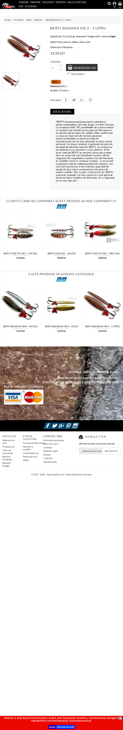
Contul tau (52, 436)
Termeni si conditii (28, 448)
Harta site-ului (30, 456)
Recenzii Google (6, 464)
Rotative (61, 2)
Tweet (74, 100)
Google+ (82, 100)
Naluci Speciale (76, 2)
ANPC (26, 460)
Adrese (46, 454)
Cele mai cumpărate (7, 451)
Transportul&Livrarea (33, 443)
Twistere (35, 2)
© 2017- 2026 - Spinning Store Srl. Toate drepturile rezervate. (61, 474)
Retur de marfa (50, 443)
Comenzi (47, 447)
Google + (65, 424)
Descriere (62, 111)
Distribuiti (66, 100)
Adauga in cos (84, 68)
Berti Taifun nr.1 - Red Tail (102, 253)
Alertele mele (50, 461)
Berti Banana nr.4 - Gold (61, 326)
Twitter (58, 424)
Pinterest (90, 100)
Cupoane (47, 458)
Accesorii (30, 6)
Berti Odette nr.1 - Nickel (20, 253)
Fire (21, 6)
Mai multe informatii (65, 727)
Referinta (55, 86)
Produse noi (8, 446)
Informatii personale (53, 440)
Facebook (51, 424)
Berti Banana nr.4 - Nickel (20, 326)
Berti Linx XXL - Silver (61, 253)
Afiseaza (45, 230)
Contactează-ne (30, 453)
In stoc (54, 90)
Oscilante (48, 2)
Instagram (79, 424)
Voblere (24, 2)
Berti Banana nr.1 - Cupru (102, 326)
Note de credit (50, 451)
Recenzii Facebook (7, 458)
